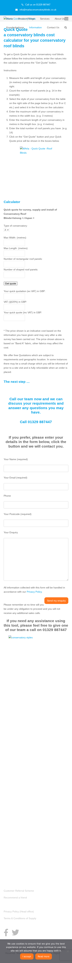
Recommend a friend (15, 897)
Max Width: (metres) (15, 237)
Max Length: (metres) (16, 248)
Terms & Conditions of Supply (20, 918)
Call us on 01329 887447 (37, 4)
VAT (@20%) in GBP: (15, 301)
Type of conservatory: (16, 225)
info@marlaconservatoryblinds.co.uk (38, 9)
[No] (67, 951)
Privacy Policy (34, 591)
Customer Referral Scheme (19, 890)
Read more (43, 956)
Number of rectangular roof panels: (23, 258)
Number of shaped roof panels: (21, 269)
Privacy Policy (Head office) (19, 911)
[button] (65, 27)
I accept (27, 956)
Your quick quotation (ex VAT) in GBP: (24, 291)
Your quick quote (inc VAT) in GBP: (23, 312)
